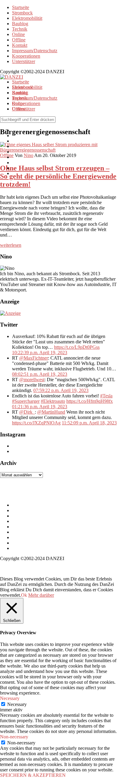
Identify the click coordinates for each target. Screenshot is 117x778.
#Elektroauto (53, 401)
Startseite (20, 7)
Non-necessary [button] (14, 736)
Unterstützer (23, 61)
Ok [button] (24, 595)
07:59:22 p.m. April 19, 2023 (60, 390)
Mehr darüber (41, 595)
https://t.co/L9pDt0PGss (77, 347)
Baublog (20, 23)
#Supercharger (26, 401)
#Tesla (106, 395)
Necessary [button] (10, 698)
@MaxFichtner (33, 357)
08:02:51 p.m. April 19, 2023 (39, 374)
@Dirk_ (27, 412)
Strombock (22, 12)
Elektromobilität (27, 18)
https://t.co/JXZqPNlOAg (36, 422)
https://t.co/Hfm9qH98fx (89, 401)
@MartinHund (51, 412)
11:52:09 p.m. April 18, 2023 (89, 422)
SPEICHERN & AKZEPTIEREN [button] (33, 775)
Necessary (17, 704)
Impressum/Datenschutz (34, 50)
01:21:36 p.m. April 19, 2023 (39, 406)
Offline (19, 39)
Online (18, 34)
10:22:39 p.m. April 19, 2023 (39, 352)
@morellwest (31, 379)
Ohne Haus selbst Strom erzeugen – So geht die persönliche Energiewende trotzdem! (58, 176)
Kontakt (19, 45)
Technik (19, 29)
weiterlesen (10, 245)
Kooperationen (26, 56)
